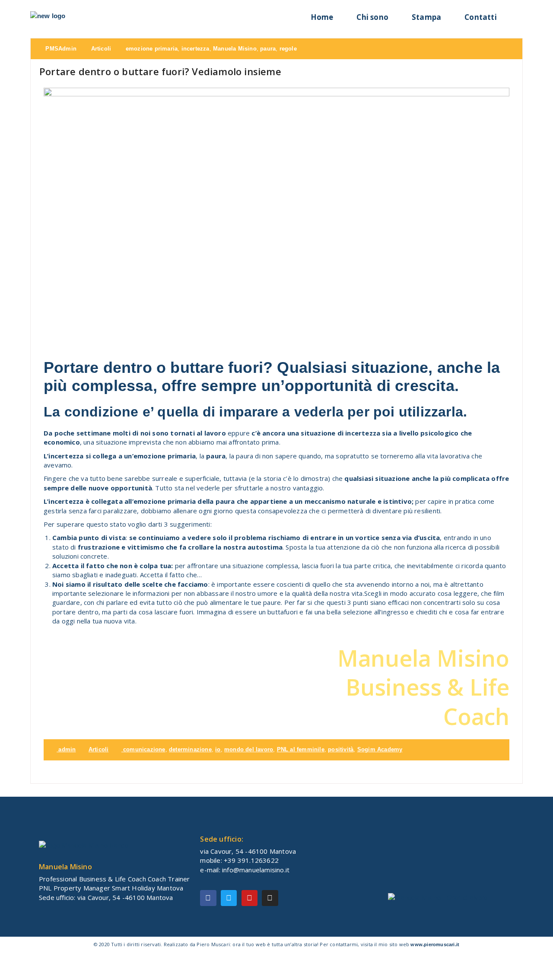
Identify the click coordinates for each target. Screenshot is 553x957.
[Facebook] (208, 898)
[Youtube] (249, 898)
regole (288, 48)
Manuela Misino (235, 48)
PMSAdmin (60, 48)
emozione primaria (152, 48)
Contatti (480, 17)
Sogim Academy (380, 749)
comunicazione (144, 749)
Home (322, 17)
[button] (516, 15)
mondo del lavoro (248, 749)
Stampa (426, 17)
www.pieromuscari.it (434, 944)
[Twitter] (229, 898)
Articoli (101, 48)
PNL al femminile (300, 749)
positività (340, 749)
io (217, 749)
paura (268, 48)
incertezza (195, 48)
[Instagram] (270, 898)
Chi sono (372, 17)
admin (66, 749)
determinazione (190, 749)
